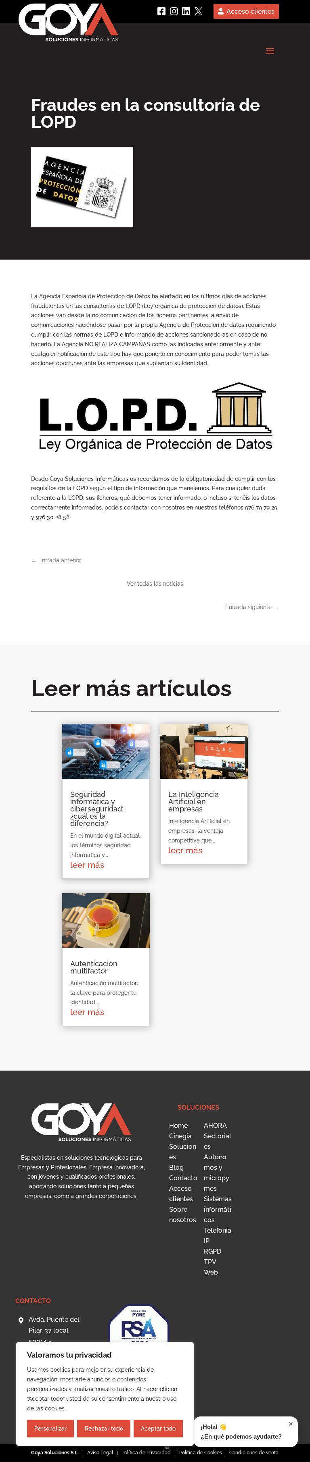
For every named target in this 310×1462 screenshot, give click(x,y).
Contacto (183, 1178)
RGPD (212, 1251)
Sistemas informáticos (218, 1209)
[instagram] (174, 11)
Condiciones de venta (254, 1453)
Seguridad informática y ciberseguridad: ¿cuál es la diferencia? (97, 809)
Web (211, 1272)
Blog (176, 1167)
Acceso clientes (250, 11)
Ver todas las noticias (155, 583)
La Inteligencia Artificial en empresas (193, 801)
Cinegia (180, 1136)
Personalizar (50, 1428)
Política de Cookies (201, 1453)
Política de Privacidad (146, 1453)
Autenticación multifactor (93, 967)
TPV (210, 1262)
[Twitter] (199, 11)
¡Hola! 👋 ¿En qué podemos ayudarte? (247, 1430)
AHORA (215, 1125)
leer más (87, 865)
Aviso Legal (100, 1453)
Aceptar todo (158, 1428)
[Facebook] (161, 11)
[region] (105, 1394)
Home (178, 1125)
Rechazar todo (104, 1428)
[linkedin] (186, 11)
